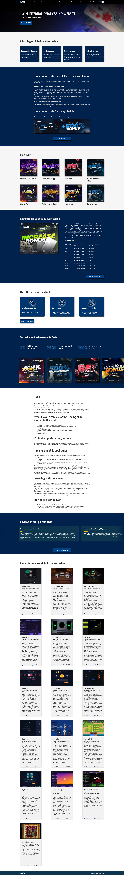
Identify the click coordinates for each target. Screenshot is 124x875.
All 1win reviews (62, 550)
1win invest (55, 1)
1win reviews (89, 1)
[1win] (22, 873)
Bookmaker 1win (63, 1)
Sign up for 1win (27, 321)
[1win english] (22, 2)
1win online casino (38, 1)
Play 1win (62, 138)
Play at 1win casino (95, 276)
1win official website (72, 1)
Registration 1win (82, 1)
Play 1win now (26, 22)
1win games (96, 1)
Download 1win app (48, 1)
